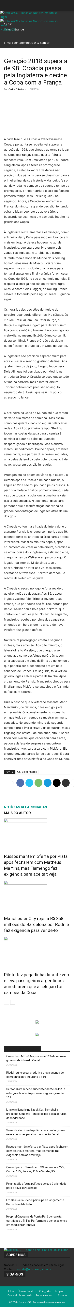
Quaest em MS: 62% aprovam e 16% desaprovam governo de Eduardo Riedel (37, 1058)
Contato (62, 1295)
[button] (6, 5)
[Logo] (30, 17)
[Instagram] (8, 1284)
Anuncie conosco (45, 1295)
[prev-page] (6, 1002)
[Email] (57, 783)
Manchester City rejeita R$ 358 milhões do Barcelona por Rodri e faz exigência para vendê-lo (36, 924)
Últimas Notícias (27, 1291)
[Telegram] (48, 783)
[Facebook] (20, 783)
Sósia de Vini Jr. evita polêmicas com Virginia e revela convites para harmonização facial (35, 1132)
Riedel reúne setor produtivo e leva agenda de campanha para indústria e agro (35, 1074)
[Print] (66, 783)
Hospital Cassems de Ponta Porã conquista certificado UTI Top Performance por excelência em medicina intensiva (36, 1220)
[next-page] (12, 1002)
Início (11, 1291)
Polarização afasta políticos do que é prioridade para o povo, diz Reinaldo (36, 1185)
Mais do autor (17, 813)
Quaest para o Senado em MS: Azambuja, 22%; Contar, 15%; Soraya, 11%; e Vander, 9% (35, 1169)
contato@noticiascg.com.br (32, 43)
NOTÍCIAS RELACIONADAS (25, 807)
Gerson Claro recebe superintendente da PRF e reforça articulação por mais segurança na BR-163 (36, 1093)
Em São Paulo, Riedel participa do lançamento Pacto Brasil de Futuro (35, 1202)
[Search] (68, 5)
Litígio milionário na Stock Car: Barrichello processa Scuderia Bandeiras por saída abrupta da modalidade (36, 1114)
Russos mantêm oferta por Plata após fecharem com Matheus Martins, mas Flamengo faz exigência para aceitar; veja (37, 1151)
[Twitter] (29, 783)
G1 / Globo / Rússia (27, 771)
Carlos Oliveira (16, 89)
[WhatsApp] (38, 783)
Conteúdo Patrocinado (19, 1295)
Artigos (59, 1291)
